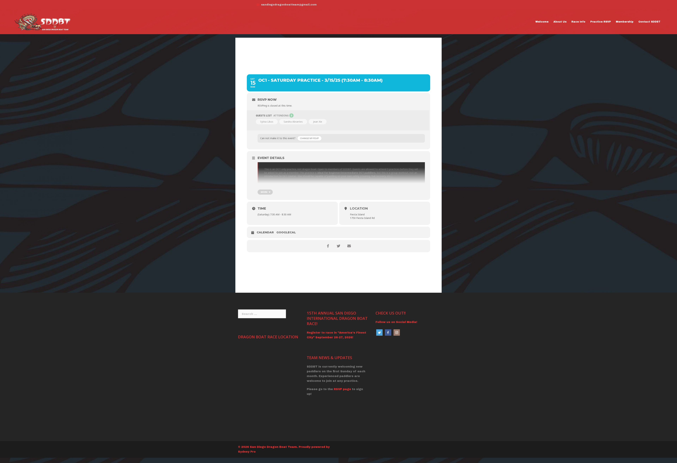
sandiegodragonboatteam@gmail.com (289, 4)
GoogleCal (286, 232)
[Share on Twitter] (338, 246)
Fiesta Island (357, 214)
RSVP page (342, 389)
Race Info (578, 21)
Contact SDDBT (649, 21)
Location (359, 208)
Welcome (541, 21)
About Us (559, 21)
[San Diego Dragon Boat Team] (43, 21)
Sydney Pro (247, 451)
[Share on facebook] (328, 246)
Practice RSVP (600, 21)
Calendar (265, 232)
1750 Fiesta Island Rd (362, 218)
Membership (624, 21)
